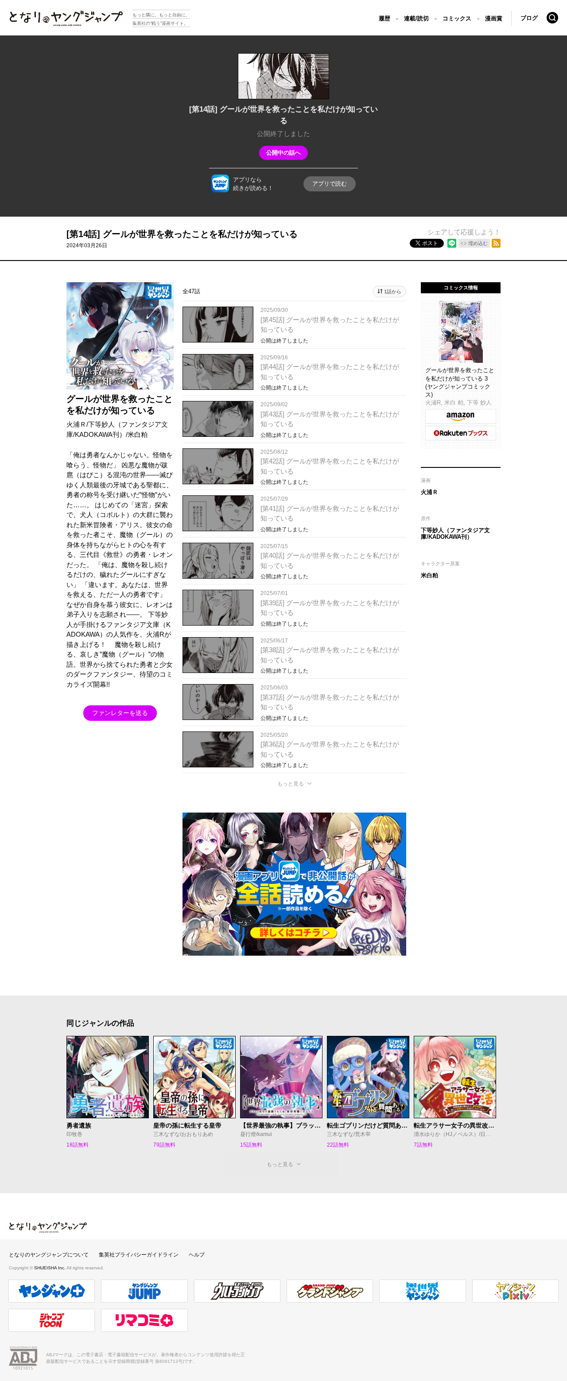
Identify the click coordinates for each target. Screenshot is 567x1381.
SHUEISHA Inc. (50, 1267)
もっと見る (290, 784)
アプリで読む (329, 183)
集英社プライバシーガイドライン (139, 1255)
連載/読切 (416, 18)
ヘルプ (197, 1255)
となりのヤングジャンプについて (49, 1255)
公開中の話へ (283, 152)
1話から (392, 291)
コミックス (457, 18)
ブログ (529, 18)
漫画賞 (493, 18)
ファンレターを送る (120, 712)
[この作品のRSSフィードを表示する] (496, 243)
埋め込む (478, 243)
